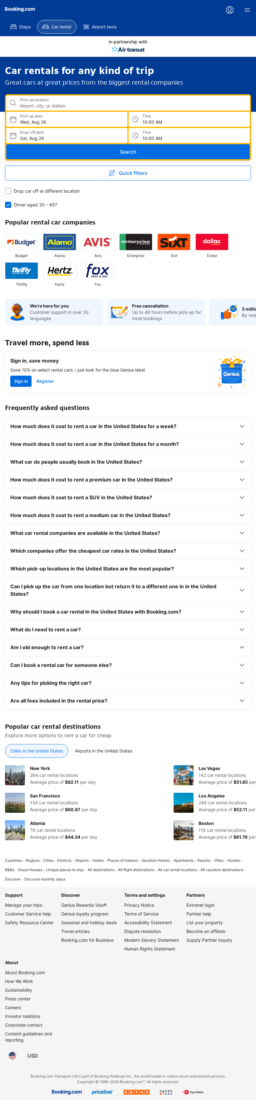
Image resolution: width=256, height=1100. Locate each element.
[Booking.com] (20, 9)
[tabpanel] (128, 803)
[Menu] (247, 9)
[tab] (36, 751)
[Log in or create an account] (229, 9)
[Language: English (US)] (12, 1055)
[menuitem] (20, 27)
